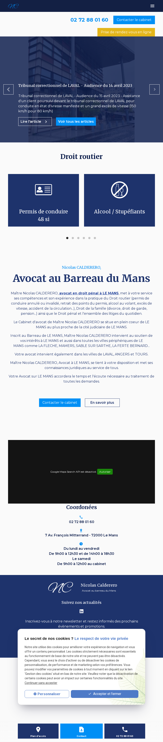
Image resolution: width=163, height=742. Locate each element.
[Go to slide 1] (67, 238)
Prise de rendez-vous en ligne (126, 32)
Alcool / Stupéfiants (119, 211)
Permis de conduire (43, 215)
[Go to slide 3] (78, 238)
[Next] (154, 89)
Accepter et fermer (106, 694)
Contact (81, 736)
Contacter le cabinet (134, 20)
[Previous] (8, 89)
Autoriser (105, 471)
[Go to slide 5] (89, 238)
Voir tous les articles (76, 122)
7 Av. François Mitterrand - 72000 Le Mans (81, 535)
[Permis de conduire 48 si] (43, 189)
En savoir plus (102, 403)
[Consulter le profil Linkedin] (81, 611)
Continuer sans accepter (41, 683)
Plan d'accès (38, 736)
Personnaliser (49, 694)
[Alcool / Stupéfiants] (119, 189)
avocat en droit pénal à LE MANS (89, 293)
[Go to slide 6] (95, 238)
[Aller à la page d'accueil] (16, 6)
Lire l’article (31, 122)
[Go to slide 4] (84, 238)
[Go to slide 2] (73, 238)
